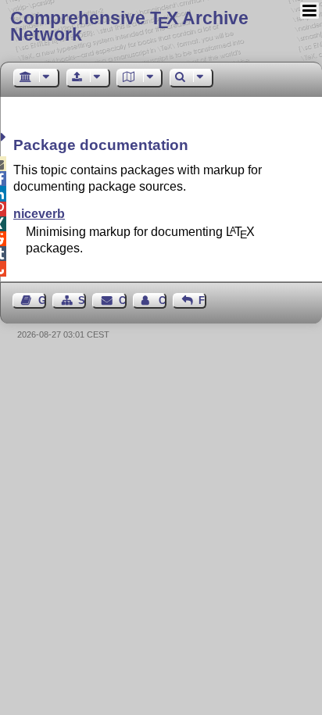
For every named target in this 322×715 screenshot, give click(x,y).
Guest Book (42, 300)
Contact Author (162, 300)
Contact (122, 300)
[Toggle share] (5, 137)
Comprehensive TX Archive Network (129, 26)
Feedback (202, 300)
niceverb (39, 213)
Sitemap (82, 300)
